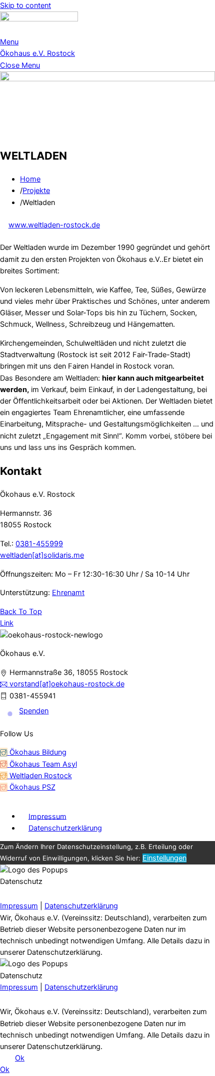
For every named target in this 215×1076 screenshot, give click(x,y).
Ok (19, 1058)
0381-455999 (39, 543)
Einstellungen (164, 858)
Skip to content (25, 5)
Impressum (47, 816)
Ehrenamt (68, 592)
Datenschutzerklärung (65, 828)
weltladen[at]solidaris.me (42, 555)
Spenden (33, 710)
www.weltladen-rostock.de (54, 224)
